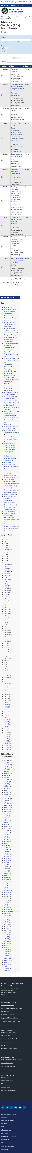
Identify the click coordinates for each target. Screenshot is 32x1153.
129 (5, 607)
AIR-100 (6, 784)
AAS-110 (7, 850)
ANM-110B (7, 958)
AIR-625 (6, 811)
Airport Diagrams (5, 1035)
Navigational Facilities (11, 483)
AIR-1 (5, 917)
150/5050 (7, 632)
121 (5, 562)
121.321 (6, 677)
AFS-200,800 (8, 888)
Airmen (6, 471)
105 (5, 669)
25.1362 (6, 747)
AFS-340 (6, 813)
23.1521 (6, 641)
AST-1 (6, 775)
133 (5, 681)
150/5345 (7, 550)
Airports (6, 307)
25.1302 (6, 732)
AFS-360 (6, 907)
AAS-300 (7, 777)
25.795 (6, 573)
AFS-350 (6, 824)
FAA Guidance (4, 1045)
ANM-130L (7, 962)
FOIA (2, 1127)
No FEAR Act (4, 1133)
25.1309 (6, 734)
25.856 (6, 645)
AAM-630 (7, 871)
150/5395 (7, 707)
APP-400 (7, 801)
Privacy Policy (5, 1139)
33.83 (5, 649)
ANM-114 (7, 826)
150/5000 (7, 588)
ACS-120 (7, 879)
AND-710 (7, 954)
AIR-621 (6, 937)
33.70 (5, 594)
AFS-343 (6, 905)
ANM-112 (7, 807)
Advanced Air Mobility (7, 1063)
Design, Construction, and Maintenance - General (10, 324)
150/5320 (7, 590)
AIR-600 (6, 769)
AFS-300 (6, 760)
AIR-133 (6, 920)
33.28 (5, 620)
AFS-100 (6, 830)
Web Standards (5, 1149)
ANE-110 (7, 794)
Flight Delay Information (7, 1014)
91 (4, 543)
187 (5, 637)
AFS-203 (6, 892)
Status (27, 66)
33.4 (5, 622)
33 (4, 581)
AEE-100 (6, 820)
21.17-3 (5, 258)
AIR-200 (6, 809)
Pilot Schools (8, 517)
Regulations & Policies (14, 17)
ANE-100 (7, 956)
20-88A (5, 154)
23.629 (6, 730)
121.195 (6, 675)
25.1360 (6, 745)
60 (4, 662)
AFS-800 (6, 767)
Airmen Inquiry (5, 1077)
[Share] (1, 32)
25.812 (6, 643)
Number (3, 66)
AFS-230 (6, 854)
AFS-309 (6, 903)
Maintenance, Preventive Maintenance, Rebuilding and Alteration (8, 386)
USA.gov (3, 1143)
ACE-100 (6, 771)
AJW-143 (7, 949)
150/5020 (7, 630)
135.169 (6, 683)
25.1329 (6, 739)
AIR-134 (6, 922)
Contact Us (4, 994)
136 (5, 598)
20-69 (5, 217)
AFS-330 (6, 856)
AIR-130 (6, 788)
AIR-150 (6, 926)
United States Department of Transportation (14, 5)
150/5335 (7, 702)
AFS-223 (6, 894)
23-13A (5, 124)
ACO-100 (7, 828)
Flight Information (9, 511)
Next (16, 285)
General (6, 424)
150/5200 (7, 569)
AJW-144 (7, 951)
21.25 (5, 713)
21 (4, 545)
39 (4, 596)
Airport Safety (8, 347)
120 (5, 541)
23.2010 (6, 724)
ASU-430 (7, 971)
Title (12, 66)
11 (4, 673)
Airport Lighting (8, 371)
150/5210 (7, 564)
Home (3, 17)
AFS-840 (6, 860)
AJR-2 (6, 843)
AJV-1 (6, 947)
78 (28, 282)
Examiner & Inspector (6, 1042)
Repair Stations (8, 430)
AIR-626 (6, 816)
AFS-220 (6, 792)
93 (4, 666)
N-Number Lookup (6, 1084)
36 (4, 603)
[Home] (12, 11)
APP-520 (7, 964)
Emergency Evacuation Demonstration (15, 171)
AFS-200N (7, 890)
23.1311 (6, 722)
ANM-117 (7, 960)
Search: (3, 37)
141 (5, 688)
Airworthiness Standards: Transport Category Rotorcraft (10, 475)
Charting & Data (5, 1011)
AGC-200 (7, 913)
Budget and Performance (8, 1120)
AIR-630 (6, 941)
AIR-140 (6, 924)
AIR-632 (6, 943)
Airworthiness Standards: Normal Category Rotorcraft (10, 503)
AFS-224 (6, 896)
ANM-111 (7, 805)
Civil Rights (4, 1123)
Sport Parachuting (9, 524)
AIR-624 (6, 841)
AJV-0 (6, 945)
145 (5, 584)
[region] (16, 171)
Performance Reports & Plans (9, 1048)
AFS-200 (6, 765)
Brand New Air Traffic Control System (11, 1059)
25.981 (6, 647)
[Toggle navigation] (29, 11)
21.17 (5, 601)
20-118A (6, 169)
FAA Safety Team (5, 1087)
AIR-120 (6, 782)
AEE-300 (6, 886)
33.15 (5, 618)
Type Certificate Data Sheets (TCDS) (10, 1021)
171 (5, 709)
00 (4, 554)
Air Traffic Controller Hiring (8, 1066)
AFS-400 (6, 779)
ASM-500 (7, 869)
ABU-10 (6, 875)
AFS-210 (6, 833)
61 (4, 558)
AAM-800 (7, 847)
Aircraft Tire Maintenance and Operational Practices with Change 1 (16, 241)
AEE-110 (6, 881)
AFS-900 (6, 862)
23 (4, 560)
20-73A (5, 69)
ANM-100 (7, 773)
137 (5, 686)
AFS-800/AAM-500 (10, 911)
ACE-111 (6, 822)
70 (4, 664)
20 (4, 539)
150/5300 (7, 575)
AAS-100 (7, 762)
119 (5, 628)
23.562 (6, 726)
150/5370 (7, 579)
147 (5, 692)
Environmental (8, 437)
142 (5, 690)
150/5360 (7, 611)
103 (5, 626)
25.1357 (6, 743)
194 (5, 639)
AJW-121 (7, 866)
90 (4, 547)
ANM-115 (7, 799)
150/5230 (7, 698)
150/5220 (7, 571)
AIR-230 (6, 932)
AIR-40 (6, 839)
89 (4, 624)
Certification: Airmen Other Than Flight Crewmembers (10, 445)
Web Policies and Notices (8, 1146)
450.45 (6, 660)
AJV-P (6, 864)
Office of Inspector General (8, 1136)
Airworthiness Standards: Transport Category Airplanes (10, 316)
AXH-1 (6, 845)
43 (4, 556)
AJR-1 (6, 818)
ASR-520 (7, 968)
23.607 (6, 728)
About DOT (4, 1117)
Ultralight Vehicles (9, 494)
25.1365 (6, 749)
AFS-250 (6, 835)
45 (4, 656)
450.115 (6, 658)
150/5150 (7, 696)
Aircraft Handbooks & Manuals (9, 1032)
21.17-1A (6, 108)
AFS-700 (6, 858)
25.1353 (6, 741)
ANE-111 (7, 786)
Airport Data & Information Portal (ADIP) (11, 1008)
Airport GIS (7, 462)
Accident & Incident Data (7, 1005)
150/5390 (7, 705)
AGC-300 (7, 915)
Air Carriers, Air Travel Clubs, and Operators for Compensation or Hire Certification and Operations (11, 337)
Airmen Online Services (7, 1080)
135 (5, 567)
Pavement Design (9, 396)
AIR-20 (6, 928)
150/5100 (7, 586)
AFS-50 (6, 837)
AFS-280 (6, 900)
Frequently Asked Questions (8, 1090)
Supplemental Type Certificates (9, 1018)
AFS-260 (6, 898)
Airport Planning (9, 415)
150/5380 (7, 613)
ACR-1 (6, 877)
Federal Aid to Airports (11, 354)
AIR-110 (6, 796)
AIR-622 (6, 939)
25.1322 (6, 736)
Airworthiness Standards (11, 439)
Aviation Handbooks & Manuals (9, 1039)
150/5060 (7, 694)
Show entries (16, 58)
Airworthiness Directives (11, 432)
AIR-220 (6, 930)
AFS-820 (6, 803)
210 (5, 717)
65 (4, 577)
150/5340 (7, 592)
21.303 (6, 715)
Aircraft (6, 320)
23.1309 (6, 719)
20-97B (5, 237)
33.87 (5, 652)
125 (5, 679)
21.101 (6, 711)
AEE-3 (6, 883)
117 (5, 605)
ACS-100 (7, 852)
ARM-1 (6, 966)
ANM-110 (7, 790)
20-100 (5, 84)
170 (5, 615)
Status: (3, 46)
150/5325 (7, 700)
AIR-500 (6, 934)
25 (4, 552)
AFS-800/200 (8, 909)
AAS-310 (7, 873)
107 (5, 671)
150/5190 (7, 609)
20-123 (5, 187)
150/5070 (7, 635)
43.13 (5, 654)
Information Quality (6, 1130)
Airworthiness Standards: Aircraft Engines (9, 367)
